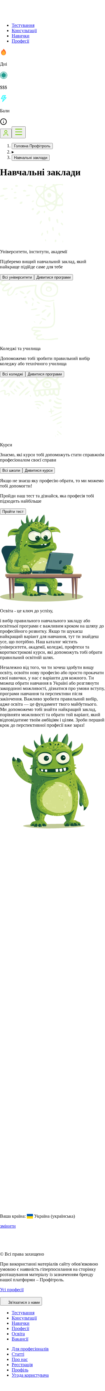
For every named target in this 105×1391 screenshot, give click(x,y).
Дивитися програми (53, 277)
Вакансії (20, 1338)
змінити (8, 1226)
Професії (20, 41)
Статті (18, 1354)
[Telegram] (24, 1388)
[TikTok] (10, 1388)
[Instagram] (3, 1388)
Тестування (23, 25)
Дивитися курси (38, 470)
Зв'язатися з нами (24, 1302)
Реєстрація (22, 1364)
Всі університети (17, 277)
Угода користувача (30, 1375)
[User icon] (6, 133)
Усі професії (12, 1289)
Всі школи (11, 470)
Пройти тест (13, 511)
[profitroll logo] (29, 15)
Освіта (18, 1333)
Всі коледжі (12, 374)
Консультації (24, 30)
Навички (20, 35)
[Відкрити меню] (19, 132)
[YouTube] (17, 1388)
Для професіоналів (30, 1348)
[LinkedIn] (39, 1388)
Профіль (20, 1369)
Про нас (20, 1359)
